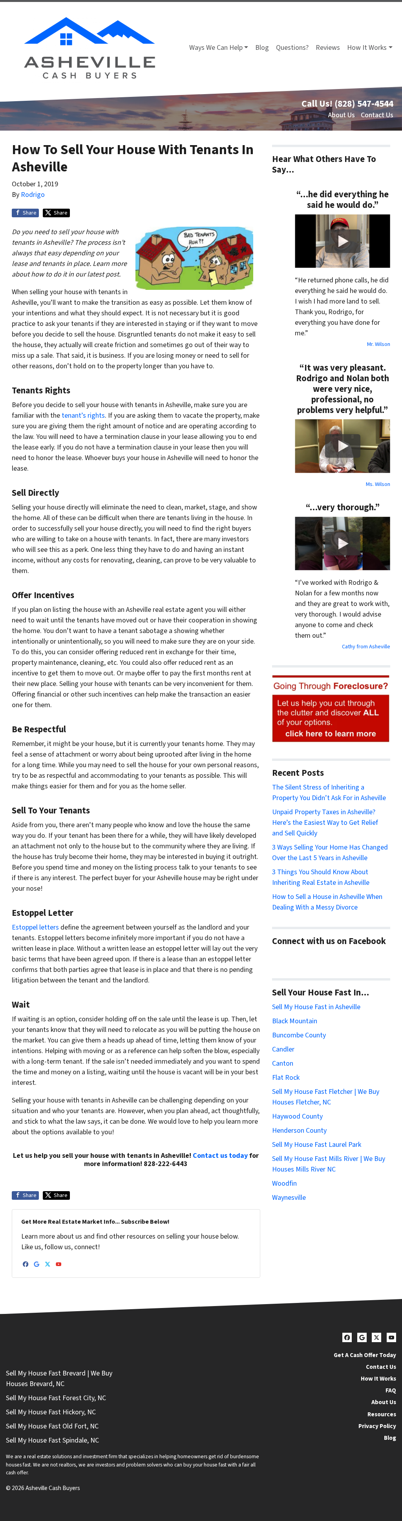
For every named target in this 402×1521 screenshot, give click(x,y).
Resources (381, 1414)
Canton (282, 1063)
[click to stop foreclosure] (331, 709)
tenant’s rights (83, 415)
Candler (283, 1049)
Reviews (328, 48)
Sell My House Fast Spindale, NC (52, 1440)
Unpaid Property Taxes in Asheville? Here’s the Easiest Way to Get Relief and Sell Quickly (325, 822)
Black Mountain (294, 1021)
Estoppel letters (35, 927)
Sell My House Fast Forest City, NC (56, 1398)
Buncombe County (299, 1035)
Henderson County (299, 1130)
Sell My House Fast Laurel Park (316, 1145)
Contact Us (377, 115)
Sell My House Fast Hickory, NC (51, 1412)
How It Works (367, 48)
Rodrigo (33, 195)
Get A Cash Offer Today (365, 1355)
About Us (341, 115)
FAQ (391, 1390)
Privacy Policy (377, 1426)
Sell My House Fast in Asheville (316, 1007)
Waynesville (289, 1198)
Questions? (292, 48)
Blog (262, 48)
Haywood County (297, 1116)
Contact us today (220, 1156)
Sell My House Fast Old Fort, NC (52, 1426)
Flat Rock (286, 1078)
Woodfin (284, 1183)
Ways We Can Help (216, 48)
